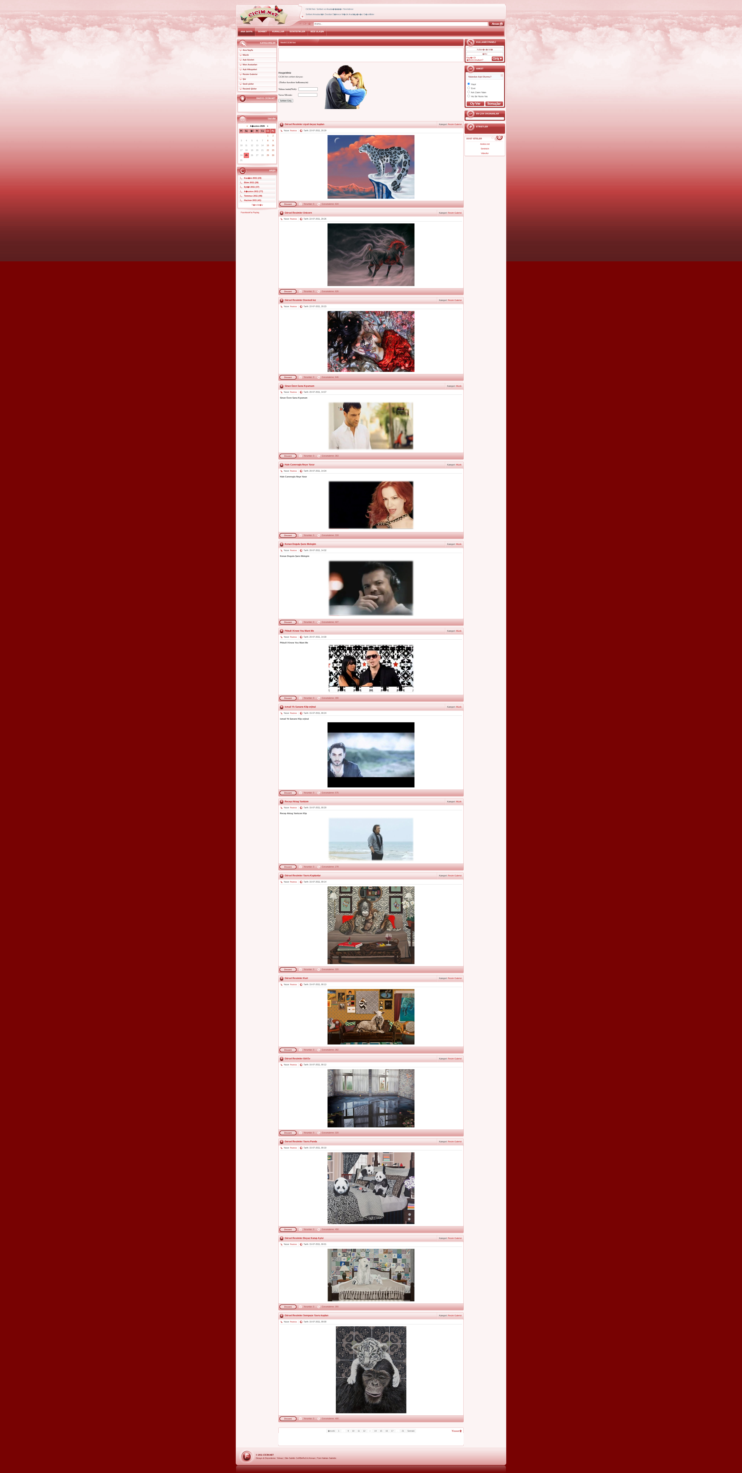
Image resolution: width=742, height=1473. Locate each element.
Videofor (485, 153)
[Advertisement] (371, 55)
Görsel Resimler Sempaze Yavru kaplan (306, 1315)
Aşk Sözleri (248, 60)
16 (386, 1431)
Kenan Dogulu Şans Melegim (300, 544)
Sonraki (410, 1431)
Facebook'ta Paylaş (250, 212)
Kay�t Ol (471, 57)
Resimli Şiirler (250, 89)
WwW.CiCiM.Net (288, 42)
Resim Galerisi (250, 74)
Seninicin (485, 148)
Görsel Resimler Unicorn (298, 212)
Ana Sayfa (248, 50)
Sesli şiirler (248, 84)
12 (364, 1431)
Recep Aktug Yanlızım (297, 801)
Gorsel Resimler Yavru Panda (301, 1141)
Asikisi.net (485, 144)
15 (381, 1431)
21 (403, 1431)
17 (392, 1431)
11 (359, 1431)
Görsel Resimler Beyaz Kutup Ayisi (304, 1238)
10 (353, 1431)
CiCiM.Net (268, 1455)
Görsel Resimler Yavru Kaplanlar (303, 875)
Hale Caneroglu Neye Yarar (300, 464)
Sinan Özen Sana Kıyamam (299, 386)
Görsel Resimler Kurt (296, 978)
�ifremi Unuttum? (474, 60)
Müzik (246, 55)
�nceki (331, 1431)
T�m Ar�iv (257, 205)
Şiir (244, 79)
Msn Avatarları (250, 64)
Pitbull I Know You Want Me (299, 631)
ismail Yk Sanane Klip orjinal (300, 706)
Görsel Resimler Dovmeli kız (300, 300)
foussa (293, 130)
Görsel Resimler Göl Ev (297, 1058)
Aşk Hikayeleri (250, 69)
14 (375, 1431)
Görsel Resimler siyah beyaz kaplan (304, 124)
